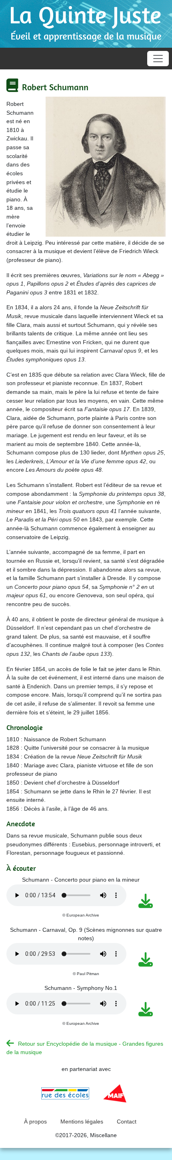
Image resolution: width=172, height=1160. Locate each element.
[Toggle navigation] (158, 58)
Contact (126, 1121)
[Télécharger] (146, 901)
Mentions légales (81, 1121)
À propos (35, 1121)
